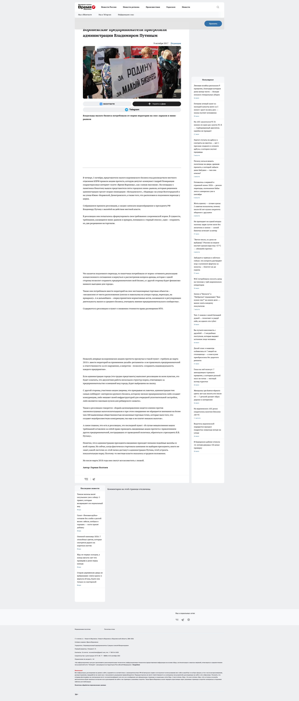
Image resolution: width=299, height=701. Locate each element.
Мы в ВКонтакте (85, 15)
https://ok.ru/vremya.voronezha (208, 677)
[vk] (86, 479)
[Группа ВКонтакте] (107, 104)
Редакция (176, 43)
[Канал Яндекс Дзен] (157, 104)
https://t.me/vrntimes (175, 677)
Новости (186, 7)
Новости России (108, 7)
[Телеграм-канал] (132, 109)
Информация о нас (126, 15)
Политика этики (109, 629)
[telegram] (94, 479)
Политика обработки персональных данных (90, 685)
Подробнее (136, 665)
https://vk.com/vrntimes (189, 677)
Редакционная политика (83, 629)
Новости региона (131, 7)
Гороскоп (170, 7)
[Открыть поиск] (217, 7)
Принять (213, 23)
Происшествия (153, 7)
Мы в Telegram (105, 15)
